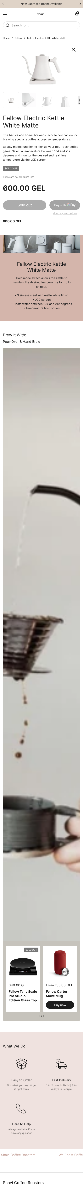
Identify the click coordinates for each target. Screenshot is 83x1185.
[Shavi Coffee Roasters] (40, 14)
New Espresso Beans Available (42, 3)
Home (6, 38)
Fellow (18, 38)
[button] (76, 14)
